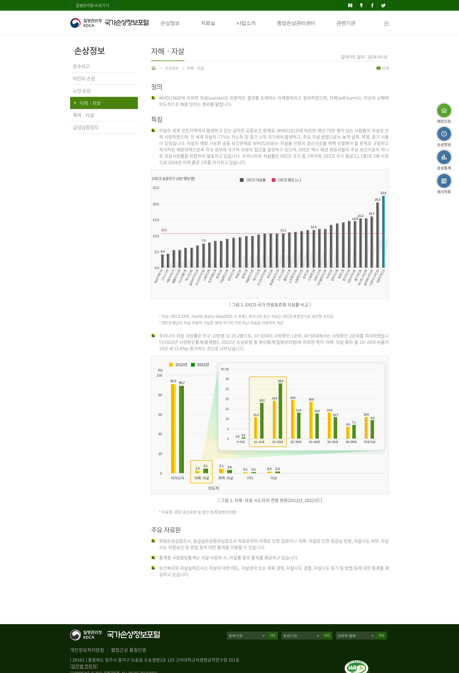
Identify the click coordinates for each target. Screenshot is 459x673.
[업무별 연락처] (84, 666)
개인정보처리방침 (87, 649)
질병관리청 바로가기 (92, 5)
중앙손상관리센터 (296, 23)
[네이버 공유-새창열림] (350, 5)
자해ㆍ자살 (195, 68)
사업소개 (246, 23)
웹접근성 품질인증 (128, 649)
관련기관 (345, 23)
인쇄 (385, 68)
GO (272, 635)
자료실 (208, 23)
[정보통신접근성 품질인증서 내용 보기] (356, 663)
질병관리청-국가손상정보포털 (109, 23)
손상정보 (170, 23)
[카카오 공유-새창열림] (361, 5)
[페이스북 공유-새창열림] (372, 5)
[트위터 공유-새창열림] (383, 5)
